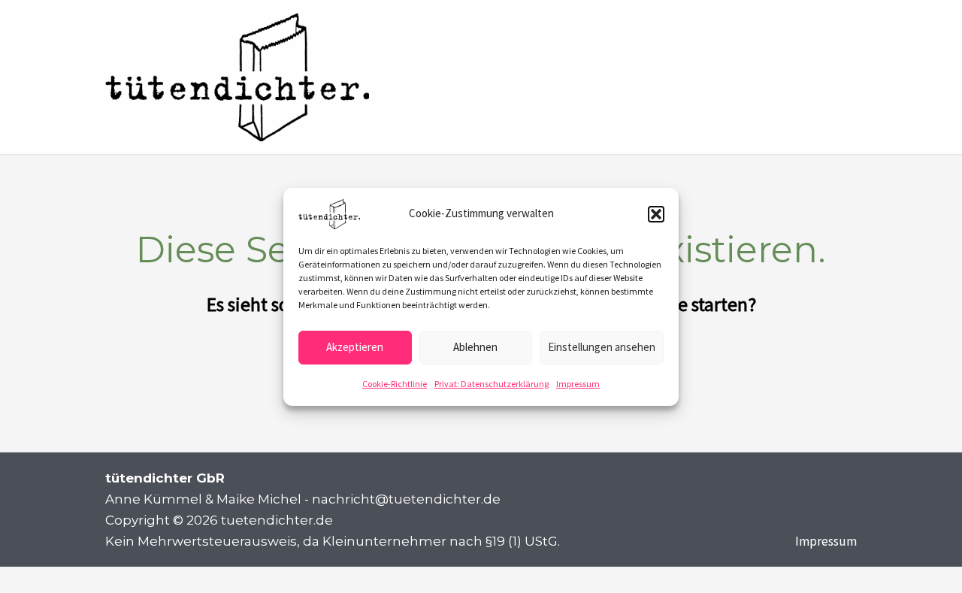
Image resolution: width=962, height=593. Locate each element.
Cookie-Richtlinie (394, 383)
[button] (656, 213)
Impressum (578, 383)
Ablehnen (475, 347)
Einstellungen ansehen (601, 347)
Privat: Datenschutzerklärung (491, 383)
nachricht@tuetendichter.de (406, 499)
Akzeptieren (354, 347)
